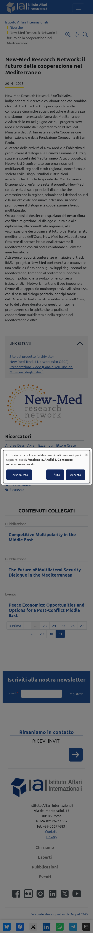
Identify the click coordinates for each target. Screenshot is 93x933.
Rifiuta (55, 475)
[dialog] (46, 466)
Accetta (75, 475)
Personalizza (19, 475)
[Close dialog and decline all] (86, 453)
